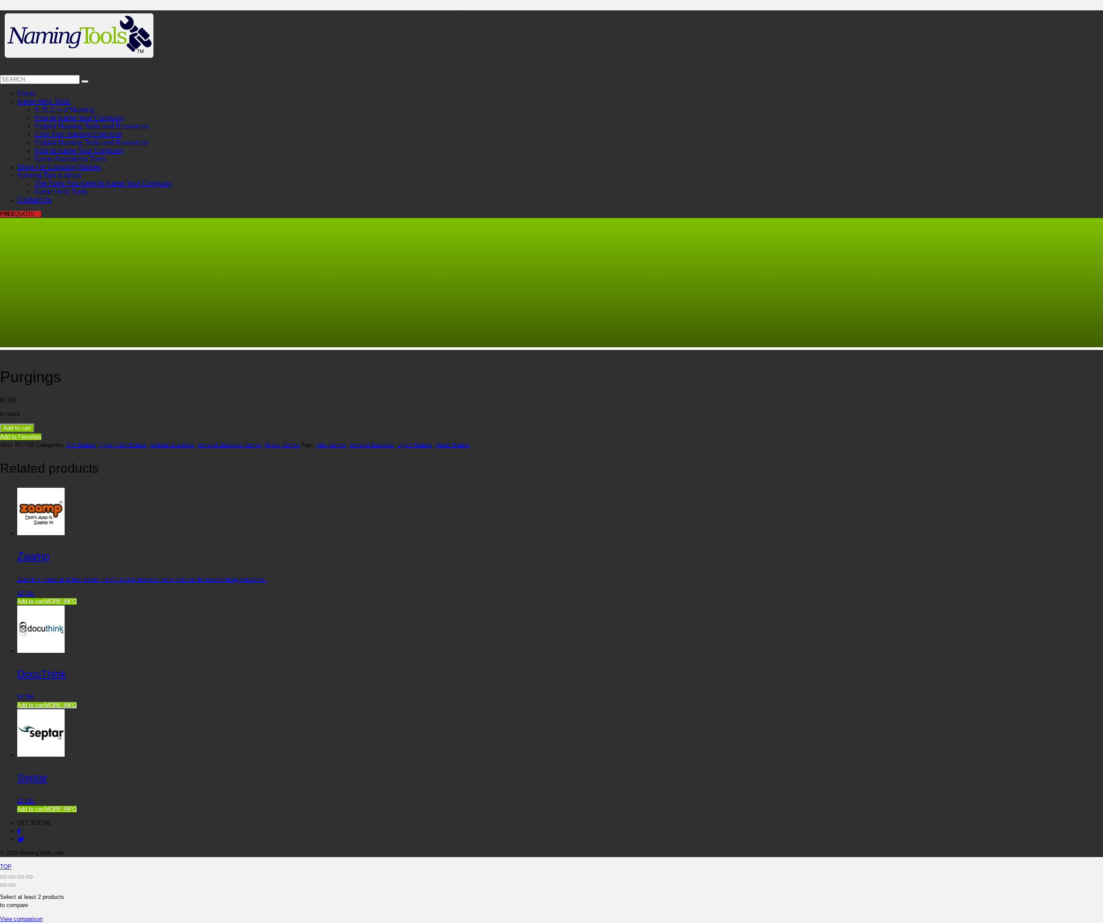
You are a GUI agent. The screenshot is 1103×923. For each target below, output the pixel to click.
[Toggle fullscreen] (12, 877)
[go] (84, 81)
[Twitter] (20, 839)
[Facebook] (18, 831)
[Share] (20, 877)
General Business (172, 445)
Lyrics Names (414, 445)
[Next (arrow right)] (12, 885)
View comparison (21, 919)
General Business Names (230, 445)
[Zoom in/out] (3, 877)
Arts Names (81, 445)
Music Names (282, 445)
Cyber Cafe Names (122, 445)
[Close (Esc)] (29, 877)
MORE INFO (61, 601)
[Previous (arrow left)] (3, 885)
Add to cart (17, 428)
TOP (6, 867)
